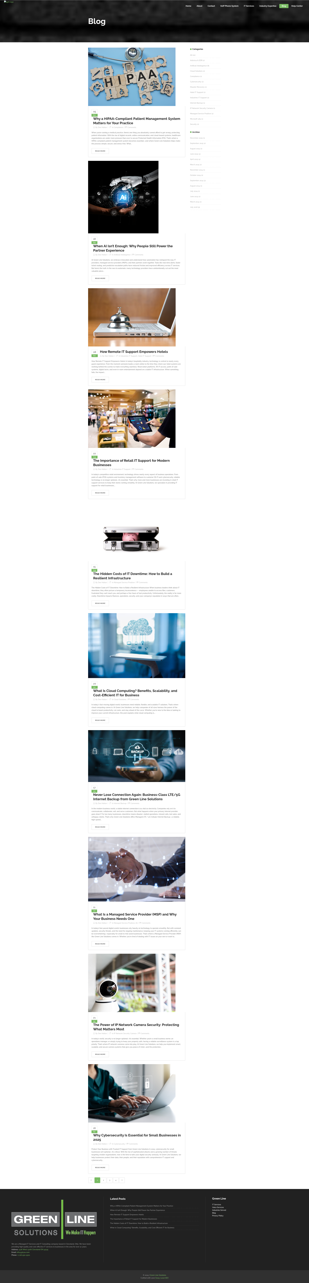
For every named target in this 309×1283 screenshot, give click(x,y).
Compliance (118, 127)
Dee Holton (102, 127)
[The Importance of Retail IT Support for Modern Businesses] (132, 418)
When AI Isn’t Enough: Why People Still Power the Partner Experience (137, 1210)
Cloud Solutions (120, 699)
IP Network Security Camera (125, 1033)
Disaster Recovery (197, 87)
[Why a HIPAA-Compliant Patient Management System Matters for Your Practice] (132, 77)
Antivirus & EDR (196, 60)
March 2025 (194, 165)
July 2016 (193, 207)
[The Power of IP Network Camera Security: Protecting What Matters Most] (132, 983)
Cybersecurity (119, 1144)
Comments (131, 127)
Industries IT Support (129, 356)
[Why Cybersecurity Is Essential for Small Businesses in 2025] (132, 1093)
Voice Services (218, 1207)
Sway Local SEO (161, 1278)
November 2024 (196, 170)
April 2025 (194, 159)
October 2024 (195, 175)
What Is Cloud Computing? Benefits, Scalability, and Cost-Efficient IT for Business (142, 1228)
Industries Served (219, 1210)
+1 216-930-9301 (23, 1255)
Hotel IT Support (144, 356)
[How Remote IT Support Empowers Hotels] (132, 317)
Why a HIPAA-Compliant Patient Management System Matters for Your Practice (141, 1206)
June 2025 (194, 154)
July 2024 (194, 191)
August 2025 (195, 149)
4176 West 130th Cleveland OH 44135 (33, 1249)
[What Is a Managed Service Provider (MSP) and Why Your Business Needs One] (136, 869)
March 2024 (194, 202)
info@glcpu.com (23, 1252)
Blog (214, 1213)
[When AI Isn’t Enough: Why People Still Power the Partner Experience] (123, 197)
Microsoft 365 (195, 119)
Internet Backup (120, 803)
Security (193, 124)
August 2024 (195, 186)
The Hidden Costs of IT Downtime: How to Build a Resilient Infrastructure (139, 1223)
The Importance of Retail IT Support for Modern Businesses (133, 1219)
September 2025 (196, 143)
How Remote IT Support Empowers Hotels (134, 352)
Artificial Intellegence (122, 255)
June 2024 (194, 196)
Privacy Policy (217, 1216)
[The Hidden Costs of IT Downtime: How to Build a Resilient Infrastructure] (132, 532)
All (137, 923)
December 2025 (196, 138)
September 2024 (196, 181)
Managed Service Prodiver (124, 582)
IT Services (216, 1205)
